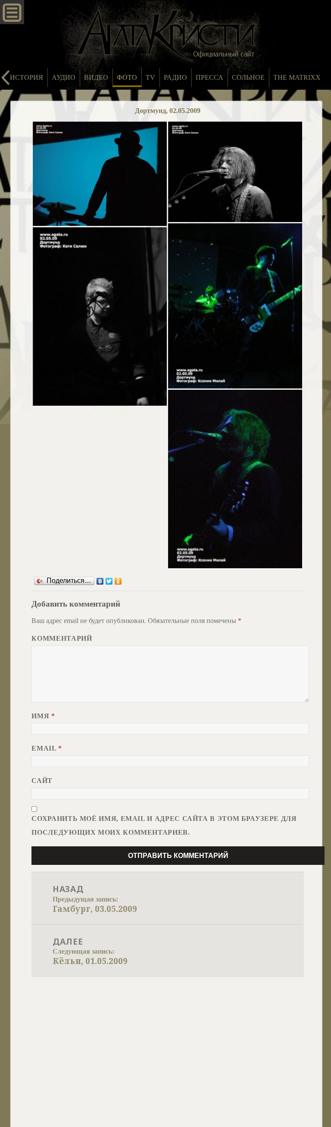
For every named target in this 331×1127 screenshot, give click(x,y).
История (26, 77)
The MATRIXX (297, 77)
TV (150, 77)
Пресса (209, 77)
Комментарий (61, 638)
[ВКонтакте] (100, 581)
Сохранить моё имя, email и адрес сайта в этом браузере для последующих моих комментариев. (164, 825)
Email (46, 748)
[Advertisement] (166, 1041)
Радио (175, 77)
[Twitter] (109, 581)
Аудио (63, 77)
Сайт (42, 780)
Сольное (248, 77)
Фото (127, 77)
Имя (43, 716)
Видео (96, 77)
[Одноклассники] (118, 581)
